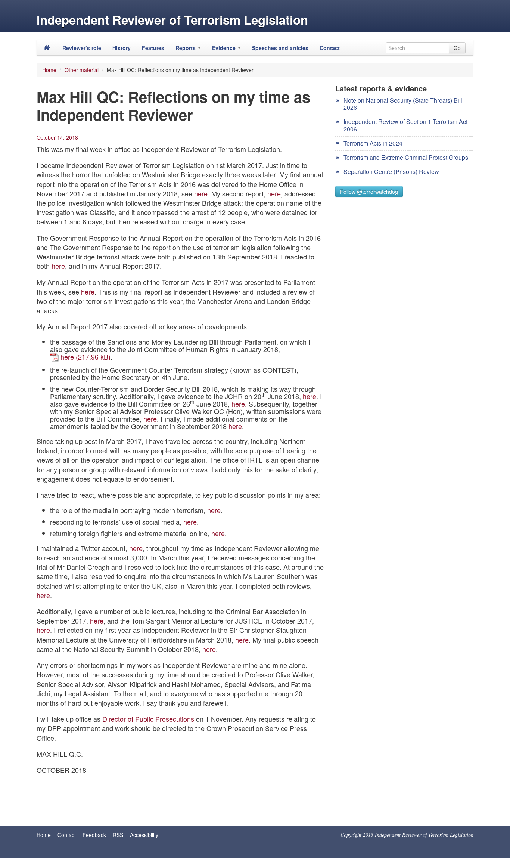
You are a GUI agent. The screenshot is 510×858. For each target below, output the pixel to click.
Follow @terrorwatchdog (369, 191)
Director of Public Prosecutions (148, 719)
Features (153, 48)
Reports (186, 48)
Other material (82, 70)
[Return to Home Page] (47, 47)
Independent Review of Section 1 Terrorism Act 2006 (405, 125)
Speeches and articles (280, 48)
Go (457, 48)
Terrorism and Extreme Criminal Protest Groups (405, 157)
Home (49, 70)
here (201, 193)
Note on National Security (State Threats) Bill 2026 (402, 104)
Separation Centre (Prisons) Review (391, 171)
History (121, 48)
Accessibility (144, 835)
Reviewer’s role (81, 48)
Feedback (94, 835)
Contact (330, 48)
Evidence (224, 48)
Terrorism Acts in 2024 (372, 143)
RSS (118, 835)
